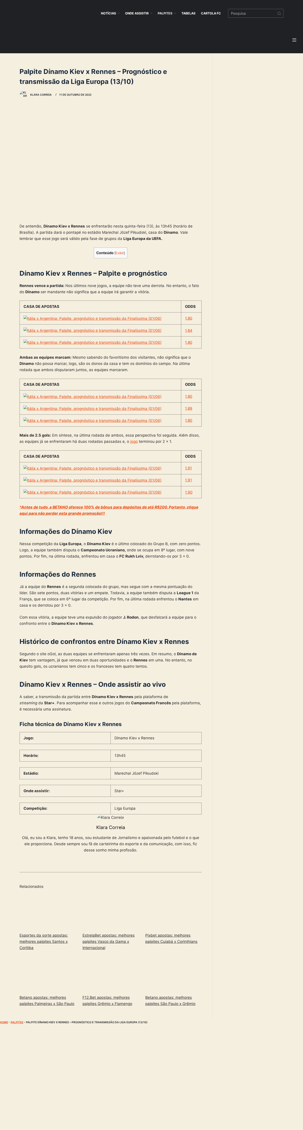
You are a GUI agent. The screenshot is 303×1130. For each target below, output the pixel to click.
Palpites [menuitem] (165, 13)
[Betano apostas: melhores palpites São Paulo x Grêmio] (173, 973)
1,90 (189, 492)
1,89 (188, 408)
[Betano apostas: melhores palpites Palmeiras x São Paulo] (48, 973)
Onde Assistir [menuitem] (137, 13)
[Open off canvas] (294, 40)
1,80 (188, 318)
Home (4, 1022)
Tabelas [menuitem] (188, 13)
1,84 (188, 330)
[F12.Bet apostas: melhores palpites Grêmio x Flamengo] (111, 973)
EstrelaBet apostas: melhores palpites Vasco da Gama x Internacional (109, 941)
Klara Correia (110, 827)
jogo (134, 441)
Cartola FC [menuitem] (211, 13)
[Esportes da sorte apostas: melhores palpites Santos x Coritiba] (48, 911)
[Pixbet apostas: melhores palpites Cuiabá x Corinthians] (173, 911)
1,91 (188, 468)
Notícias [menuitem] (108, 13)
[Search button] (279, 13)
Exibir (120, 253)
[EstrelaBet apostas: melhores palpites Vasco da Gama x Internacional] (111, 911)
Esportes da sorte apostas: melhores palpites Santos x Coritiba (44, 941)
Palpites (17, 1022)
